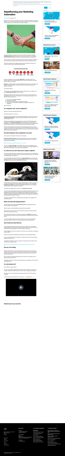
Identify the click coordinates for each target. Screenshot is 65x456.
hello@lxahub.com (7, 432)
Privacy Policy (38, 3)
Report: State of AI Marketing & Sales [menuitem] (54, 438)
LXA (5, 433)
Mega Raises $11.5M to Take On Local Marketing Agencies (16, 385)
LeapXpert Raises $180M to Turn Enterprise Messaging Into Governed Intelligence (50, 177)
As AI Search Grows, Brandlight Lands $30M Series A (15, 400)
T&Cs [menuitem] (5, 442)
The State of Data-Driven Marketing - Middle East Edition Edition (51, 36)
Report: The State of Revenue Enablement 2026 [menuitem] (52, 436)
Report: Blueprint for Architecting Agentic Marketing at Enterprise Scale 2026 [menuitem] (54, 431)
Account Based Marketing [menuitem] (37, 433)
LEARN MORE (47, 72)
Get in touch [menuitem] (6, 440)
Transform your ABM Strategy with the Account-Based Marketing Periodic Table (51, 105)
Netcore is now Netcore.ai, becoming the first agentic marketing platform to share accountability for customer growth (20, 339)
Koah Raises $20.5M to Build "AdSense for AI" (14, 378)
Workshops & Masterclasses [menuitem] (23, 431)
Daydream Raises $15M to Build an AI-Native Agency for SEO (17, 363)
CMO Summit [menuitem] (21, 436)
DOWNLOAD (47, 93)
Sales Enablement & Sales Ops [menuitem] (38, 441)
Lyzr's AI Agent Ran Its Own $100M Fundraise (14, 407)
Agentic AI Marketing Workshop (50, 70)
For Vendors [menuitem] (21, 440)
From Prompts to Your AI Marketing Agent (13, 347)
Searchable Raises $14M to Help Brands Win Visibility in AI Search (18, 370)
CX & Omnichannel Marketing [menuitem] (38, 436)
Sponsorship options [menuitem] (22, 441)
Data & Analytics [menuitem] (36, 434)
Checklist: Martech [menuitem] (51, 441)
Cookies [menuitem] (5, 443)
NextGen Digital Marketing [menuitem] (37, 440)
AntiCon (6, 434)
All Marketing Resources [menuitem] (52, 445)
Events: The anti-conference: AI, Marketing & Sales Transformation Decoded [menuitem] (25, 437)
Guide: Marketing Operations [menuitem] (52, 442)
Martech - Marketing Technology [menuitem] (38, 437)
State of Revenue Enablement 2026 (51, 140)
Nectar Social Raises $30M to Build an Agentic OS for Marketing (18, 393)
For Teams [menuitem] (20, 430)
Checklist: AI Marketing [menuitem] (51, 439)
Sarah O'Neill (6, 18)
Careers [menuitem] (5, 439)
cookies (19, 1)
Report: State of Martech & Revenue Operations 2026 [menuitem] (54, 434)
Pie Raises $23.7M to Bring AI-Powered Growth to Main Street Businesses (50, 161)
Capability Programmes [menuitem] (22, 432)
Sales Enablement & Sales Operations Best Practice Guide (50, 21)
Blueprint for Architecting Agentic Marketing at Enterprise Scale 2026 (51, 127)
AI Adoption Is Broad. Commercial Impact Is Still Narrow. (16, 415)
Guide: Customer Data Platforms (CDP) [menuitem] (54, 443)
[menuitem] (35, 430)
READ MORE (47, 23)
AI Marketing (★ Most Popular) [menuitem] (38, 432)
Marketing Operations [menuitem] (36, 439)
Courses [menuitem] (20, 435)
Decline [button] (50, 7)
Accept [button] (46, 7)
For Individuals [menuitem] (21, 434)
